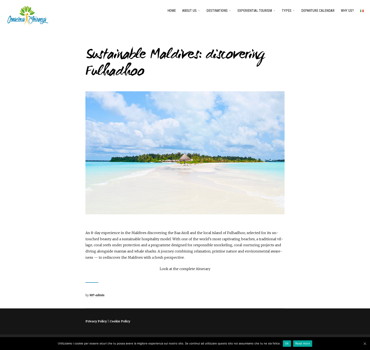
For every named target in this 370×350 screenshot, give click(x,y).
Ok (287, 343)
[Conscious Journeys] (27, 16)
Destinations (217, 11)
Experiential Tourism (254, 11)
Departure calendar (317, 11)
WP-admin (97, 295)
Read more (302, 343)
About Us (189, 11)
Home (171, 11)
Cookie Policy (120, 321)
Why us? (347, 11)
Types (286, 11)
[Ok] (365, 343)
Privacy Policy (96, 321)
